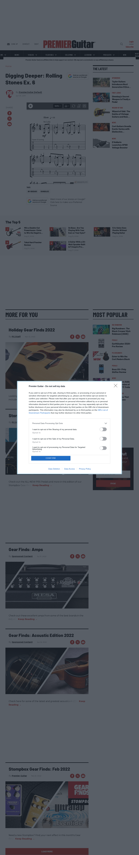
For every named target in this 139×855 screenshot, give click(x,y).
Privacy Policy (85, 469)
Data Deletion (54, 469)
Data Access (69, 469)
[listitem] (69, 423)
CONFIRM (51, 458)
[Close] (116, 386)
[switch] (103, 429)
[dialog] (69, 427)
